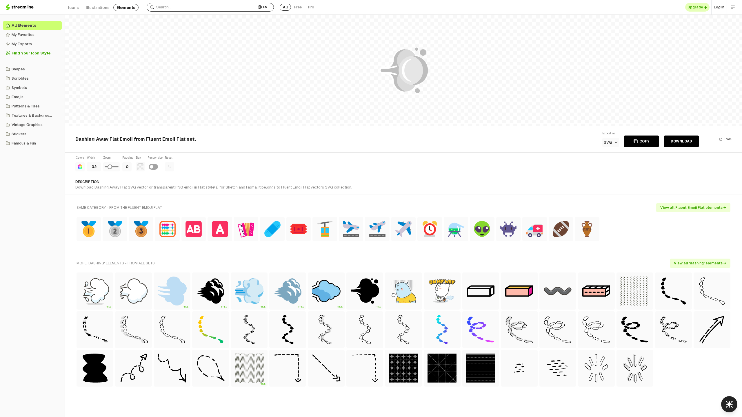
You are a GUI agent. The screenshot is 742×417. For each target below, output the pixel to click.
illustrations (98, 7)
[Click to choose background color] (140, 167)
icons (73, 7)
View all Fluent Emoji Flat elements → (693, 208)
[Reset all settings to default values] (169, 166)
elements (126, 7)
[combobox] (201, 7)
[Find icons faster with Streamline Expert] (729, 404)
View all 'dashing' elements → (700, 263)
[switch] (153, 167)
